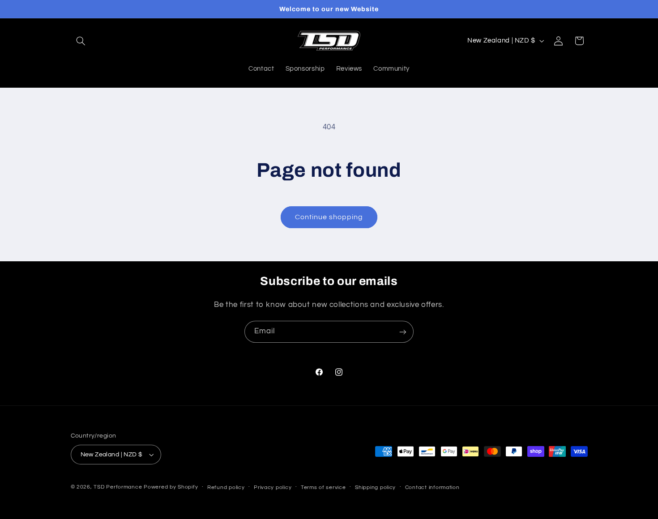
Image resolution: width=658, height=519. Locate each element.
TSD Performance (118, 487)
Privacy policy (272, 487)
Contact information (432, 487)
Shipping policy (375, 487)
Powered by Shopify (171, 487)
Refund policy (226, 487)
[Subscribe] (403, 332)
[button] (81, 40)
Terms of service (323, 487)
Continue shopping (329, 217)
